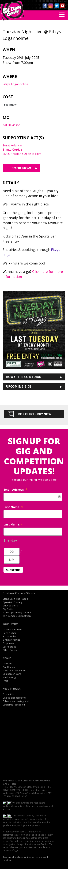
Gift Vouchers (10, 605)
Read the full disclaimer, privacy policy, (20, 857)
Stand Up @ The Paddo (15, 598)
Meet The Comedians (14, 670)
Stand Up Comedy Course (17, 612)
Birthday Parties (11, 639)
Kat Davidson (12, 125)
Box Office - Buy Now (34, 414)
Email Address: (15, 489)
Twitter (56, 5)
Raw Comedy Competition (17, 615)
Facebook (45, 5)
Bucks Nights (10, 636)
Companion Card (12, 673)
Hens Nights (9, 632)
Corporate (8, 643)
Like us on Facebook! (14, 697)
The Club (7, 663)
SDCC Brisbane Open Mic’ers (22, 154)
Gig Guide (8, 609)
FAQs (5, 680)
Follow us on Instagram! (16, 701)
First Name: (13, 507)
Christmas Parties (12, 629)
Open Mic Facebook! (14, 704)
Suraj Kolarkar (12, 145)
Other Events (10, 650)
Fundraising (9, 677)
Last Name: (13, 524)
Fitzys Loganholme (15, 84)
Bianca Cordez (12, 149)
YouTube (62, 5)
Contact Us (8, 694)
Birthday (10, 540)
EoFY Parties (9, 646)
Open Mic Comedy (13, 602)
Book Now (21, 168)
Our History (9, 667)
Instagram (50, 5)
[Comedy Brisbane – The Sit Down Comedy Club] (12, 9)
